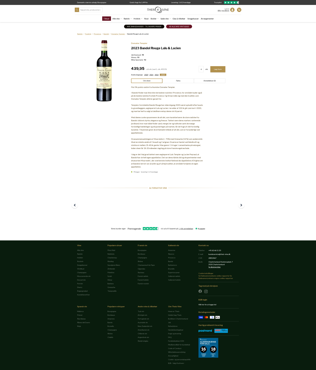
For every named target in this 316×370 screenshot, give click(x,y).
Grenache (111, 287)
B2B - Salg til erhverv (176, 363)
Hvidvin (137, 18)
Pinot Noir (111, 250)
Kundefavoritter (83, 295)
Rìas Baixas (81, 319)
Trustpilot (218, 2)
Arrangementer (207, 18)
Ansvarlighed (173, 356)
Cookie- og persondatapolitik (179, 359)
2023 (163, 75)
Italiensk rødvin (174, 276)
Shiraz (110, 280)
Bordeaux (141, 254)
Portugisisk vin (143, 319)
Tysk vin (141, 311)
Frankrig (88, 34)
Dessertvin (81, 280)
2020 (146, 75)
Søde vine (165, 18)
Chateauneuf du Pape (146, 265)
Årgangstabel (82, 291)
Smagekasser (193, 18)
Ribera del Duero (83, 322)
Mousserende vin (83, 276)
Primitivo (111, 272)
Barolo (170, 261)
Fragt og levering (174, 333)
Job (169, 322)
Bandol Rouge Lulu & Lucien (138, 34)
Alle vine (116, 18)
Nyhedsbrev (173, 326)
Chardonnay (112, 258)
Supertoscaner (174, 272)
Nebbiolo (111, 254)
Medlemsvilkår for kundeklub (179, 345)
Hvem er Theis (173, 311)
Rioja (79, 326)
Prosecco (171, 258)
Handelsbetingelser (175, 330)
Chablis (110, 337)
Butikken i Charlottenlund (178, 319)
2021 (151, 75)
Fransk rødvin (143, 276)
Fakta (178, 81)
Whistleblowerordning (176, 352)
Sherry (79, 287)
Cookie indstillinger (205, 273)
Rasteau (141, 272)
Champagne (81, 272)
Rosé (146, 18)
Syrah (110, 276)
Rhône (140, 261)
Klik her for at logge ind (207, 304)
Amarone (171, 250)
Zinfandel (111, 269)
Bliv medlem (223, 10)
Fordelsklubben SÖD (176, 341)
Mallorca (80, 311)
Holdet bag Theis (174, 315)
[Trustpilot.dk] (231, 2)
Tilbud (106, 18)
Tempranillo (112, 291)
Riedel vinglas (143, 341)
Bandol (106, 34)
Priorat (79, 315)
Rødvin (127, 18)
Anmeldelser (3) (210, 81)
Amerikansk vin (143, 330)
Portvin (80, 283)
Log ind (227, 9)
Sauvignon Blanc (114, 265)
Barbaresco (172, 265)
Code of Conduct (174, 348)
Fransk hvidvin (143, 280)
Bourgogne (142, 250)
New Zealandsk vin (145, 326)
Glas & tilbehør (179, 18)
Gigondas (141, 269)
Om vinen (146, 81)
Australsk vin (143, 322)
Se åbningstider (214, 267)
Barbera (111, 283)
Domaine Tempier (118, 34)
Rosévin (80, 261)
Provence (97, 34)
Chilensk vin (142, 333)
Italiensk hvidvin (174, 280)
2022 (157, 75)
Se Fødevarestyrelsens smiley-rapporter (213, 276)
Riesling (111, 261)
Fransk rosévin (143, 283)
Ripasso (171, 254)
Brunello (171, 269)
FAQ (170, 337)
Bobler (154, 18)
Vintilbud (80, 269)
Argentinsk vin (143, 337)
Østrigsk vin (142, 315)
